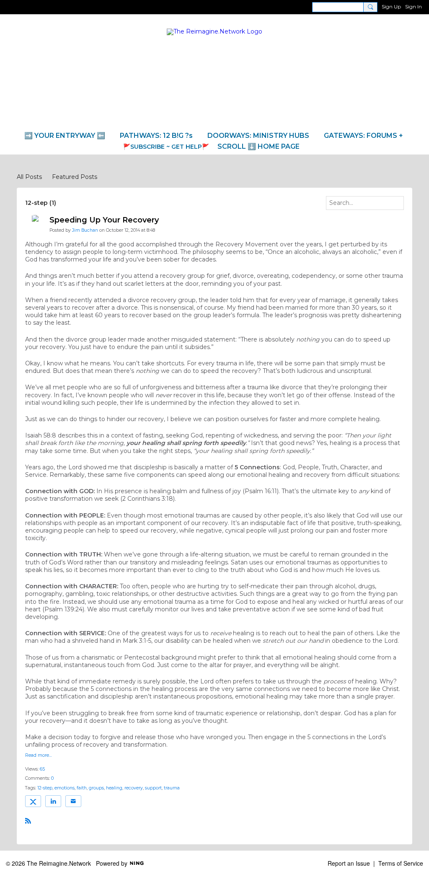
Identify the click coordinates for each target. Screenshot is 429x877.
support (153, 788)
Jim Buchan (85, 230)
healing (114, 788)
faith (82, 788)
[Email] (73, 801)
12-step (44, 788)
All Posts (29, 177)
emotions (64, 788)
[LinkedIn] (53, 801)
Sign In (413, 6)
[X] (33, 801)
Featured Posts (74, 177)
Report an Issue (349, 863)
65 (42, 769)
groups (96, 788)
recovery (133, 788)
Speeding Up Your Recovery (104, 220)
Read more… (38, 755)
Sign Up (391, 6)
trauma (172, 788)
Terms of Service (400, 863)
